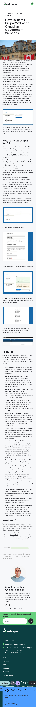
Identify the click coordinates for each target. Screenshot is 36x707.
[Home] (10, 4)
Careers (6, 668)
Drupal (18, 84)
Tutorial (27, 554)
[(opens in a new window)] (6, 605)
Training (6, 661)
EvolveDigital (8, 675)
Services (6, 658)
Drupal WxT (14, 535)
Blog (4, 665)
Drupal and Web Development (19, 548)
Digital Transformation (14, 554)
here (16, 168)
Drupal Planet (7, 556)
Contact (6, 672)
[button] (18, 686)
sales (15, 644)
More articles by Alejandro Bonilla (13, 608)
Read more (11, 703)
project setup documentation (18, 188)
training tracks (13, 530)
